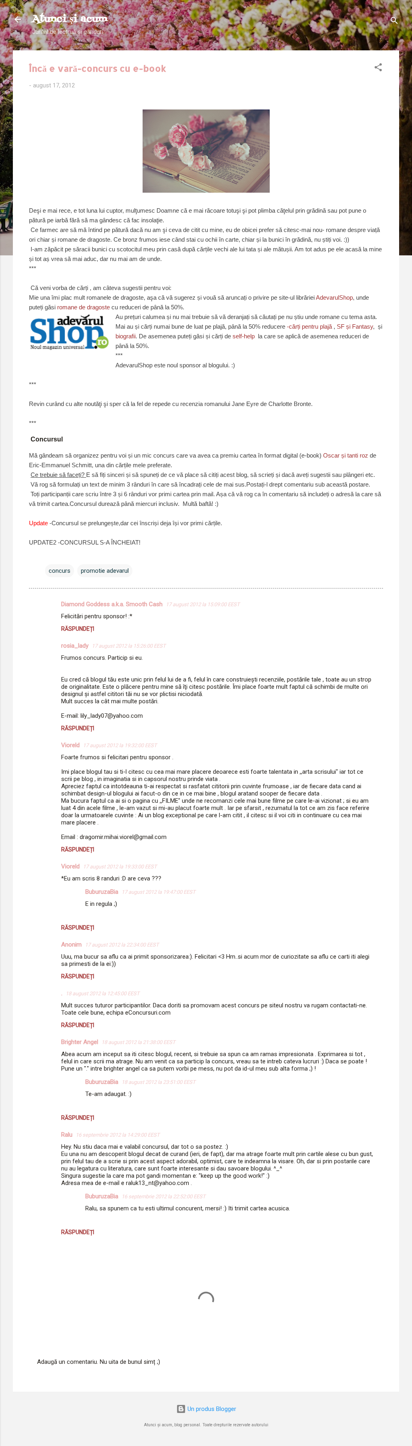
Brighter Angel (79, 1042)
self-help (244, 336)
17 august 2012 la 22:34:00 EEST (122, 945)
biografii (125, 336)
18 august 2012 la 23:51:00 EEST (159, 1082)
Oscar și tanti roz (346, 455)
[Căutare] (394, 22)
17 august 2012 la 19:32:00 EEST (120, 745)
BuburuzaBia (101, 891)
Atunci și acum (69, 19)
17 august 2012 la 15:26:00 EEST (129, 646)
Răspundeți (77, 629)
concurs (59, 570)
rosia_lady (75, 645)
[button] (378, 68)
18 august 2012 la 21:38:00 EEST (138, 1042)
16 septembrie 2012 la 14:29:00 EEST (118, 1135)
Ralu (66, 1134)
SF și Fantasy (355, 326)
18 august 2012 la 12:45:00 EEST (103, 993)
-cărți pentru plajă (309, 326)
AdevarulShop (334, 297)
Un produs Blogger (211, 1409)
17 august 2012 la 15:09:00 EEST (203, 604)
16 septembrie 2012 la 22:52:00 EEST (164, 1196)
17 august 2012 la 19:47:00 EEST (159, 892)
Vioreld (70, 745)
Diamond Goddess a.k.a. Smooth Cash (112, 604)
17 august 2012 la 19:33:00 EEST (120, 867)
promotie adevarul (105, 570)
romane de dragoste (83, 307)
